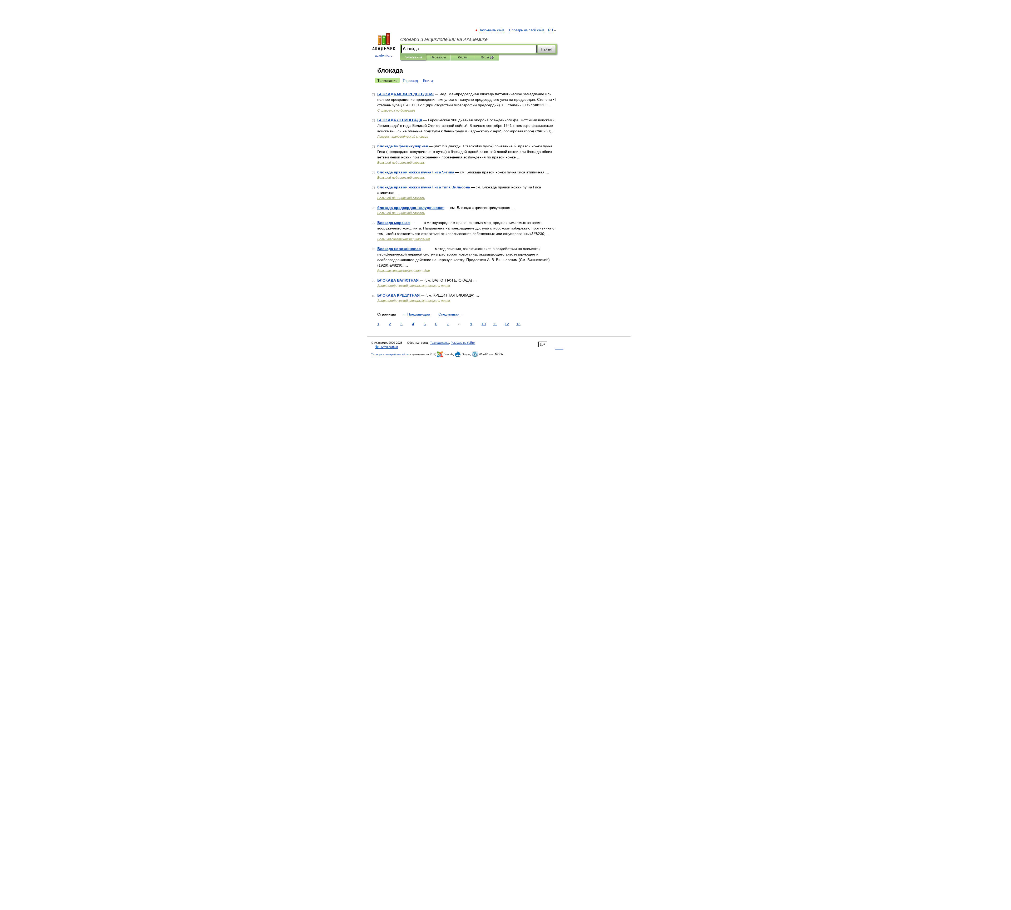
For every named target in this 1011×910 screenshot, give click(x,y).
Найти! (546, 49)
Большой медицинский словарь (401, 162)
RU (550, 30)
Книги (462, 57)
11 (495, 324)
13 (518, 324)
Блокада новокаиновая (399, 249)
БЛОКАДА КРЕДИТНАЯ (398, 295)
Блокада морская (393, 223)
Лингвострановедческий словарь (402, 136)
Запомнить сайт (491, 30)
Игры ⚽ (487, 57)
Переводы (438, 57)
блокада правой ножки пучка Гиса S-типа (415, 172)
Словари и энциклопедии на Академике (444, 39)
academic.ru (384, 55)
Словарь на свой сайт (526, 30)
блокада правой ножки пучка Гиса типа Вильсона (423, 187)
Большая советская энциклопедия (403, 239)
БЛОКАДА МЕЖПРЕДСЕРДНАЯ (405, 94)
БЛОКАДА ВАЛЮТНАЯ (398, 280)
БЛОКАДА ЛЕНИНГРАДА (399, 120)
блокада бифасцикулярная (402, 146)
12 (507, 324)
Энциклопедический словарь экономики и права (413, 286)
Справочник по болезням (396, 110)
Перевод (410, 80)
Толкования (413, 57)
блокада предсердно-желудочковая (410, 208)
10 (484, 324)
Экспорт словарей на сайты (390, 354)
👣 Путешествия (386, 346)
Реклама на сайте (463, 342)
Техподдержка (439, 342)
